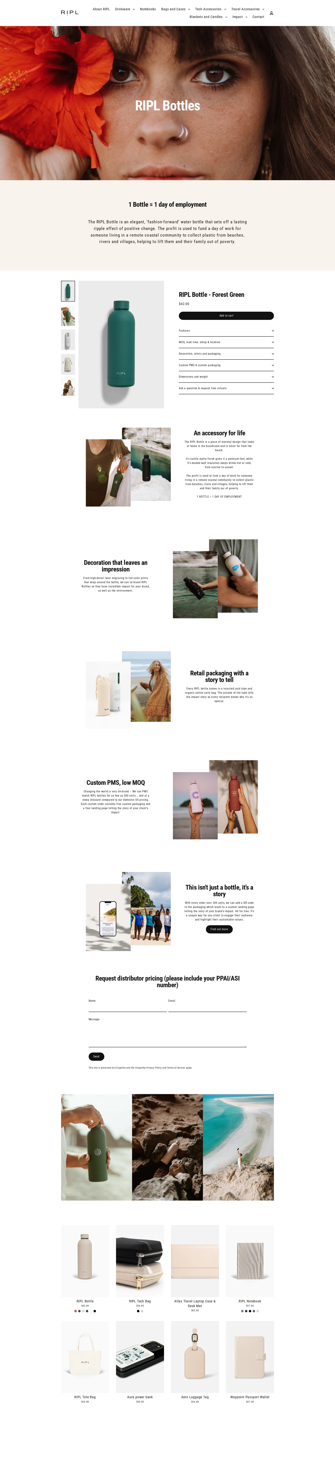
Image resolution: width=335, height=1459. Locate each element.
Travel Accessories (246, 9)
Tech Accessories (209, 9)
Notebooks (148, 9)
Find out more (219, 929)
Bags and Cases (174, 9)
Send (96, 1056)
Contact (258, 17)
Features (184, 330)
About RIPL (101, 9)
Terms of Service (176, 1067)
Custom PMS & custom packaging (200, 365)
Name (92, 1000)
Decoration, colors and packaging (200, 353)
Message (94, 1019)
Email (171, 1000)
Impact (238, 17)
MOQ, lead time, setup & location (199, 342)
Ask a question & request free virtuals (202, 388)
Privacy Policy (154, 1067)
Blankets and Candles (207, 17)
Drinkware (123, 9)
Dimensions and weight (193, 376)
